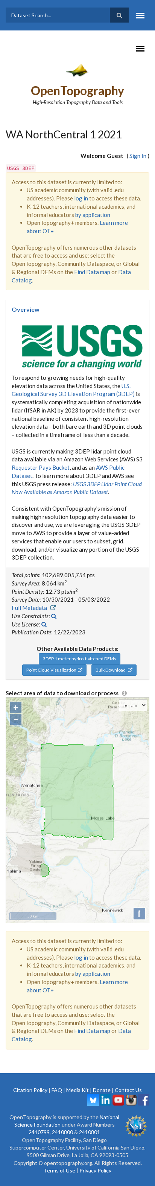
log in (81, 198)
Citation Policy (30, 1090)
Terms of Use (59, 1170)
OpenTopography (77, 90)
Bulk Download (112, 670)
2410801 (89, 1132)
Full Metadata (31, 607)
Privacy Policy (95, 1170)
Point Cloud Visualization (52, 670)
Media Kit (77, 1090)
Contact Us (128, 1090)
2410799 (39, 1132)
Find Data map (92, 271)
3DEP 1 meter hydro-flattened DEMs (79, 658)
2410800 (62, 1132)
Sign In (137, 155)
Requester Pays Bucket (41, 467)
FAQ (57, 1090)
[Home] (77, 70)
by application (92, 214)
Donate (102, 1090)
